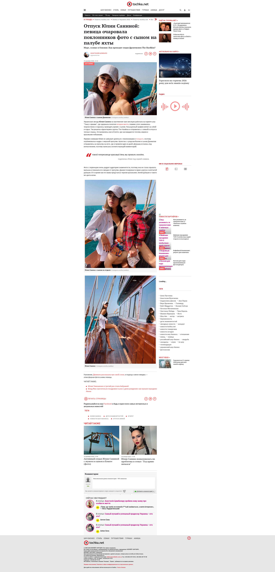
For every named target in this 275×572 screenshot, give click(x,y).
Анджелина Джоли (168, 301)
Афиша (154, 10)
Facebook (108, 404)
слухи (173, 342)
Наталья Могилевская (169, 309)
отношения (184, 334)
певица (171, 337)
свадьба (185, 339)
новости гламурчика (168, 329)
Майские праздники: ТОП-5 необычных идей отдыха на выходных (181, 237)
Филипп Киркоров (167, 314)
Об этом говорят (97, 15)
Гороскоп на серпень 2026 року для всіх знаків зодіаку (174, 82)
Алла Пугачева (166, 296)
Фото (179, 314)
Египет (131, 416)
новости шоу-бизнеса (99, 419)
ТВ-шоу (107, 15)
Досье (129, 15)
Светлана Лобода (167, 311)
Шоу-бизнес (106, 10)
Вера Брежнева (166, 303)
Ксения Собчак (182, 306)
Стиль (116, 10)
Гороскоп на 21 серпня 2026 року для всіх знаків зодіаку (181, 362)
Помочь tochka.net (102, 20)
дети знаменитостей (114, 416)
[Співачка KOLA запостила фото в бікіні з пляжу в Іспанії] (165, 38)
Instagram (140, 139)
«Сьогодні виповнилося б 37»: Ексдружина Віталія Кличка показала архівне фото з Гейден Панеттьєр (182, 27)
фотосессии (165, 350)
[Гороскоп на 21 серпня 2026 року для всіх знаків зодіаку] (165, 363)
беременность (166, 319)
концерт (181, 324)
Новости (87, 15)
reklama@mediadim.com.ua (114, 557)
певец (162, 337)
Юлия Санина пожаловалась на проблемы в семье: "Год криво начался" (138, 461)
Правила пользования (90, 564)
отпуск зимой (119, 419)
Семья (123, 10)
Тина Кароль (182, 311)
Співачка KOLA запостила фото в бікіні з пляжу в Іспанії (182, 36)
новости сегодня (167, 332)
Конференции (137, 15)
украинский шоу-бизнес (170, 347)
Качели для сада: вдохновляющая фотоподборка (179, 263)
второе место (123, 124)
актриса (180, 316)
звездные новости (167, 324)
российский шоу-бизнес (170, 339)
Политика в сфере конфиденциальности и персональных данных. (115, 564)
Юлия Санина (95, 416)
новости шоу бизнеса (168, 334)
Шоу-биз (163, 316)
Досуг (161, 10)
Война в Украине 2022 (121, 20)
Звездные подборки (118, 15)
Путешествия (134, 10)
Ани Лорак (183, 301)
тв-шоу (181, 342)
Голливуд (179, 303)
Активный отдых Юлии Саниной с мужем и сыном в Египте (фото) (101, 461)
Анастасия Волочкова (169, 298)
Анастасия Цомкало (98, 53)
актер (172, 316)
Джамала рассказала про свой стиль (109, 375)
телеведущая (165, 345)
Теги (161, 289)
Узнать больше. (121, 567)
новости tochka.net (168, 327)
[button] (185, 10)
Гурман (145, 10)
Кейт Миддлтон (166, 306)
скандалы (164, 342)
